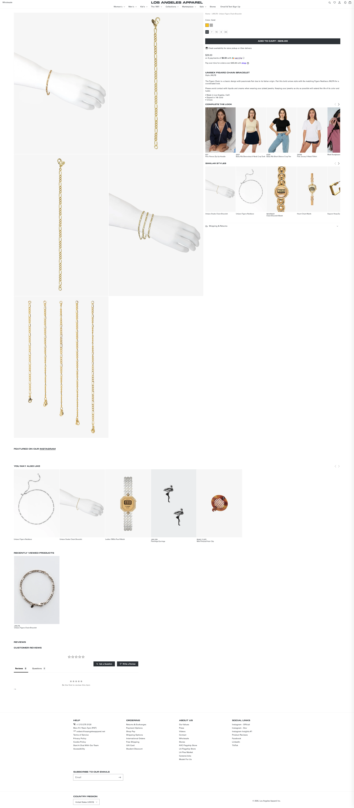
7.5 (216, 32)
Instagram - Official (241, 724)
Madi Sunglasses (334, 154)
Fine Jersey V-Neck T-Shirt (307, 156)
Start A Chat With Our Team (86, 745)
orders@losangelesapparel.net (90, 731)
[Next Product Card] (338, 104)
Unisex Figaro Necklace (245, 214)
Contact (182, 735)
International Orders (135, 738)
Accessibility (79, 749)
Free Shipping (132, 742)
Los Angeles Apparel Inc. (270, 801)
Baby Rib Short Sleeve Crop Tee (278, 156)
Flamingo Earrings (158, 541)
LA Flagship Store (187, 749)
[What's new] (345, 2)
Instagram (48, 449)
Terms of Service (81, 735)
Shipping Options (134, 735)
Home (207, 14)
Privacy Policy (79, 738)
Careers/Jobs (185, 756)
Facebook (236, 738)
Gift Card (130, 745)
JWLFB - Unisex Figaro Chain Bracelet (227, 14)
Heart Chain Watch (304, 214)
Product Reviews (240, 735)
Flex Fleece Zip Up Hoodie (215, 156)
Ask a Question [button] (105, 664)
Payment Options (134, 728)
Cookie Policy (79, 742)
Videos (182, 731)
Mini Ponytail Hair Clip (205, 541)
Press (181, 728)
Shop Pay (130, 731)
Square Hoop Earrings (336, 214)
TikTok (235, 745)
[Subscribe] (120, 777)
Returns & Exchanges (136, 724)
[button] (329, 2)
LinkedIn (236, 742)
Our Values (184, 724)
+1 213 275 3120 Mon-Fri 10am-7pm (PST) (85, 726)
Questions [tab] (37, 668)
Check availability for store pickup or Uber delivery (230, 48)
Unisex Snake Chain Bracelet (216, 214)
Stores (182, 742)
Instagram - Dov (239, 728)
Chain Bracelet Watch (274, 215)
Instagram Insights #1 (242, 731)
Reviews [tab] (19, 668)
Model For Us (185, 759)
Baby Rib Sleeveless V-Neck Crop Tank (250, 156)
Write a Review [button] (129, 664)
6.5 (207, 32)
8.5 (226, 32)
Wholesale (184, 738)
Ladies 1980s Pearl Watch (115, 539)
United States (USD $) (84, 802)
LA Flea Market (186, 752)
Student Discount (134, 749)
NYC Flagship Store (188, 745)
